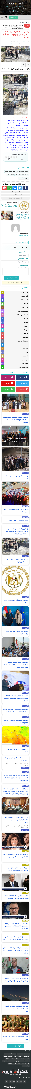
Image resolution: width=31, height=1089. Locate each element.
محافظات (24, 363)
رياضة (26, 334)
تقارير (26, 319)
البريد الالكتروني (23, 258)
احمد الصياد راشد (10, 171)
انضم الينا (12, 17)
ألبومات (25, 304)
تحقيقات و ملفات (22, 315)
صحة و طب (24, 345)
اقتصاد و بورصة (23, 311)
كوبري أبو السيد (23, 178)
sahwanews (10, 43)
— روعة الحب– (18, 25)
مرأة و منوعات (23, 367)
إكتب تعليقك (24, 265)
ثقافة (26, 326)
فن (27, 352)
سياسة (25, 337)
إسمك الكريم (23, 252)
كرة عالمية (24, 360)
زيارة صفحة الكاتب (22, 242)
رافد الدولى (11, 174)
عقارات (25, 348)
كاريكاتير (25, 356)
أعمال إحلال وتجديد (22, 171)
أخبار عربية (24, 296)
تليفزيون (25, 322)
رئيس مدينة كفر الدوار (22, 174)
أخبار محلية (22, 41)
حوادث (26, 330)
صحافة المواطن (23, 341)
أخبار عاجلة (24, 292)
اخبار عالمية (24, 307)
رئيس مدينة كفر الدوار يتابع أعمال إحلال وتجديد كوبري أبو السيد (16, 35)
